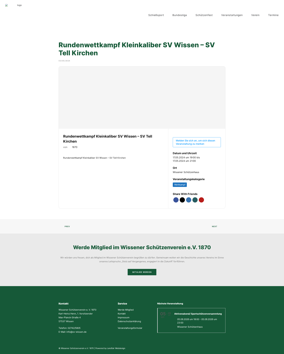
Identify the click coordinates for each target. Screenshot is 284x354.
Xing (195, 199)
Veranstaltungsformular (130, 328)
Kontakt (122, 313)
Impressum (123, 317)
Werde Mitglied (126, 309)
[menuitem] (159, 15)
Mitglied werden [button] (142, 272)
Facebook (176, 199)
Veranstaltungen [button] (232, 15)
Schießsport (156, 15)
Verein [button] (255, 15)
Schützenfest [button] (204, 15)
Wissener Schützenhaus (186, 172)
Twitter (182, 199)
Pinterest (201, 199)
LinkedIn (188, 199)
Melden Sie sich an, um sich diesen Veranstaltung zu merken (195, 142)
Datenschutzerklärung (129, 321)
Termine (273, 15)
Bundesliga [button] (179, 15)
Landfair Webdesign (116, 348)
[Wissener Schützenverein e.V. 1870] (18, 15)
